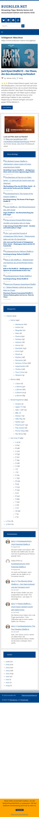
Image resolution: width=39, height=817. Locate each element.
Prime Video (20, 431)
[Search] (22, 25)
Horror (17, 345)
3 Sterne (18, 389)
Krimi (17, 351)
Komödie (18, 348)
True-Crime (19, 372)
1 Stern (18, 384)
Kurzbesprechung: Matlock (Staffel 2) (16, 254)
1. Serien (9, 316)
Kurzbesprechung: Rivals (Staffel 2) (15, 279)
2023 (7, 671)
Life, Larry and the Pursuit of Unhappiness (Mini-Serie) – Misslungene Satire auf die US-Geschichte (19, 244)
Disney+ (18, 416)
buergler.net (14, 6)
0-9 (16, 442)
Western (18, 375)
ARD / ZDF (19, 410)
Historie (18, 342)
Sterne (13, 379)
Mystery (18, 357)
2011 (7, 679)
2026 (8, 662)
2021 (7, 676)
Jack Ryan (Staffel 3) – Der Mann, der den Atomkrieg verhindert (19, 72)
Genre (12, 320)
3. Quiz (8, 524)
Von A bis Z (14, 438)
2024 (7, 668)
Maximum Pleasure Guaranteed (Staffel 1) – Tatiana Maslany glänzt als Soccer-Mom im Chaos (18, 295)
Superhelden (20, 366)
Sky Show (19, 434)
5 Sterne (18, 396)
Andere (18, 404)
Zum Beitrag (7, 107)
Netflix (17, 422)
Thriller (18, 369)
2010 (7, 683)
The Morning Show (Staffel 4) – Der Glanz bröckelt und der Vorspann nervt (23, 584)
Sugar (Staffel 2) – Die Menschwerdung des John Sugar (18, 214)
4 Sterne (18, 393)
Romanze (19, 360)
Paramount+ (20, 425)
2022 (7, 674)
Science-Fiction (21, 363)
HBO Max (19, 419)
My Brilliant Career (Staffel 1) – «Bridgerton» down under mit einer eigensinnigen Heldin (19, 171)
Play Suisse (19, 428)
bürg (13, 541)
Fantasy (18, 339)
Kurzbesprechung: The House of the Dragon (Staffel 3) (18, 200)
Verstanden (19, 810)
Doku (17, 333)
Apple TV (18, 407)
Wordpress (13, 700)
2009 (8, 686)
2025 (7, 665)
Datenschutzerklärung (29, 695)
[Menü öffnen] (2, 32)
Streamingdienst (17, 400)
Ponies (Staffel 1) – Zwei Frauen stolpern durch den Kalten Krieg (22, 607)
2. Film (8, 521)
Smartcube (24, 700)
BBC (17, 413)
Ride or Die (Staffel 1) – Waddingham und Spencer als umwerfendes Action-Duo (17, 269)
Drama (17, 336)
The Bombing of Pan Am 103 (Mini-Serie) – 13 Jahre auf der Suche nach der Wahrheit (19, 187)
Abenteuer (19, 324)
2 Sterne (18, 387)
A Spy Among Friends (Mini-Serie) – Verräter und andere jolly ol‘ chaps (19, 227)
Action (17, 327)
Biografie (18, 330)
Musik (17, 354)
